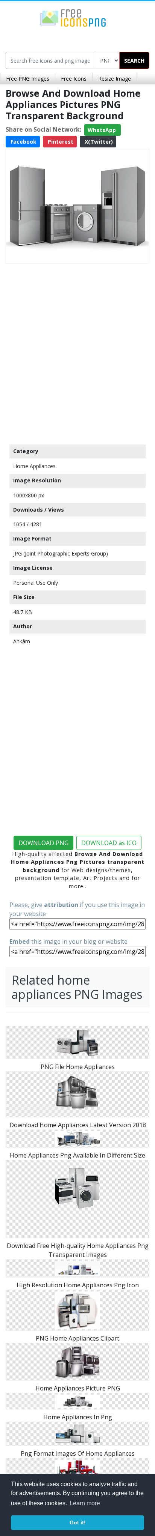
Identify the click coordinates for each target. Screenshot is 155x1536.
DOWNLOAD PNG (43, 843)
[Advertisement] (77, 352)
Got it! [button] (78, 1522)
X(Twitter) (98, 141)
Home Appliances (34, 466)
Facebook (22, 141)
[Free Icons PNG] (73, 17)
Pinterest (59, 141)
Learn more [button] (85, 1503)
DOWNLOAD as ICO (109, 843)
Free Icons (74, 78)
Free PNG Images (27, 78)
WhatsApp (102, 130)
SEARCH (134, 60)
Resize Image (114, 78)
